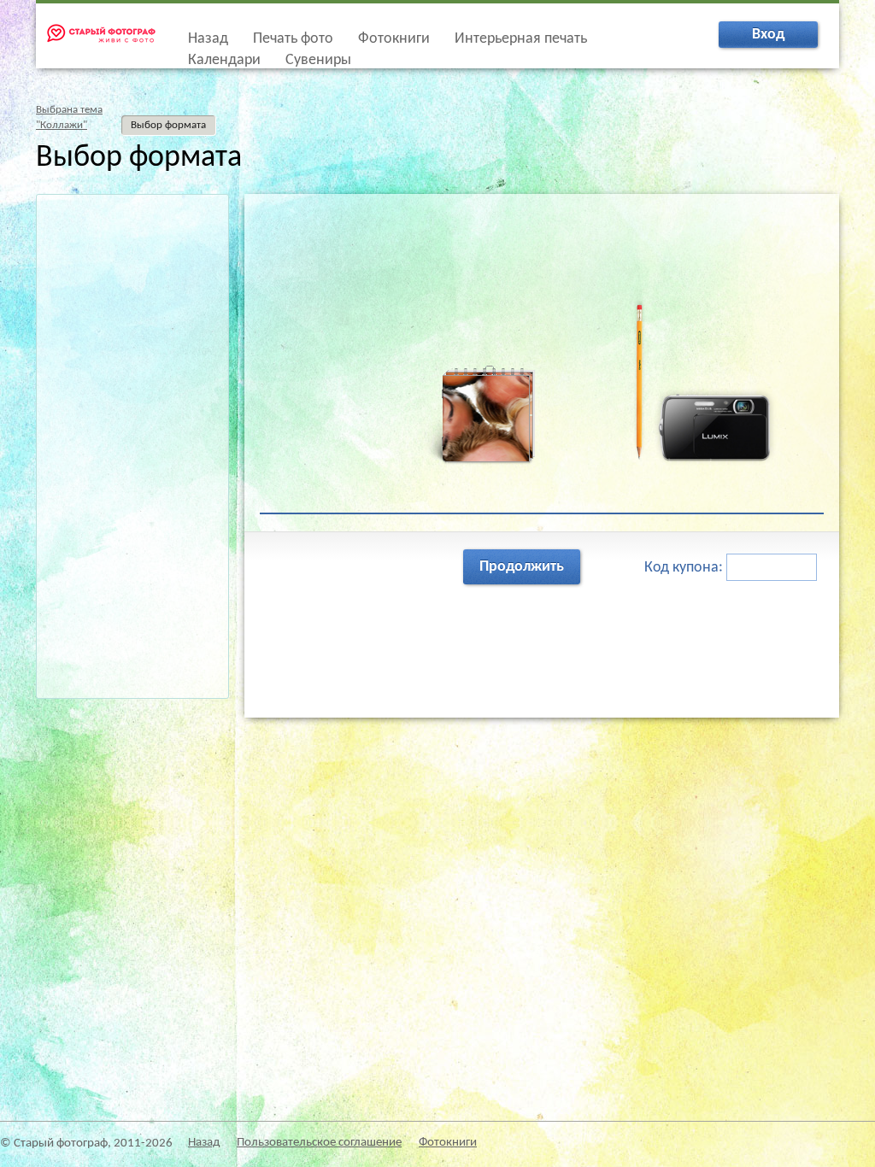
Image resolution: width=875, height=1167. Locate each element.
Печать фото (293, 39)
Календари (224, 60)
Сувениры (318, 60)
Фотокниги (394, 39)
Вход (768, 34)
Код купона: (685, 568)
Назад (208, 39)
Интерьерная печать (521, 39)
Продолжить (521, 567)
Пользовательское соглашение (319, 1142)
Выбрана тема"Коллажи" (69, 117)
